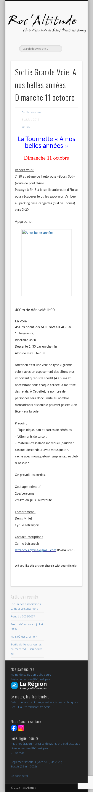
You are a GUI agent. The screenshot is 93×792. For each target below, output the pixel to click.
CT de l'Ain (17, 753)
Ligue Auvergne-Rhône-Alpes (29, 748)
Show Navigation (71, 38)
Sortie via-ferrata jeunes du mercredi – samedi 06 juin (26, 648)
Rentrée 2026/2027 (23, 616)
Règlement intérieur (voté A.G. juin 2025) (36, 762)
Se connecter (19, 776)
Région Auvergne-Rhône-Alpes (30, 679)
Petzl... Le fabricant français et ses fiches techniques (44, 702)
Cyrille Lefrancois (31, 112)
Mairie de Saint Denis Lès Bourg (31, 674)
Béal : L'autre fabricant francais (30, 707)
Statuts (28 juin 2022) (24, 766)
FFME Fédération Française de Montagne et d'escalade (45, 744)
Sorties (26, 127)
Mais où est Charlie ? (24, 637)
